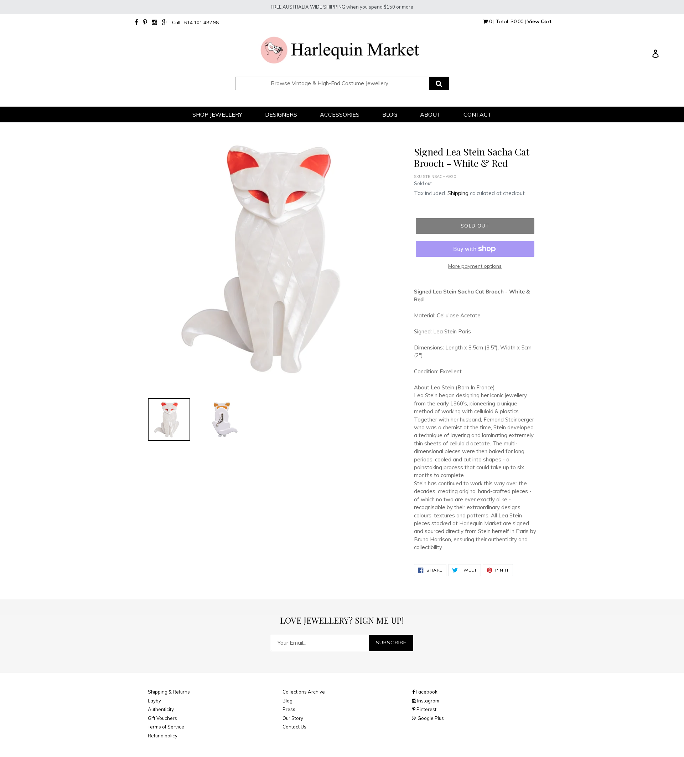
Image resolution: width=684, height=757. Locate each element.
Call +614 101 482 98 (195, 22)
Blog (287, 701)
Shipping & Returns (169, 692)
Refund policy (162, 735)
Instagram (427, 701)
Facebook (426, 692)
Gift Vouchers (162, 718)
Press (289, 709)
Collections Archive (304, 692)
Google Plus (430, 718)
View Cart (539, 21)
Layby (154, 701)
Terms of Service (166, 727)
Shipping (457, 193)
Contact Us (294, 727)
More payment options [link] (475, 266)
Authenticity (161, 709)
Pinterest (425, 709)
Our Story (293, 718)
